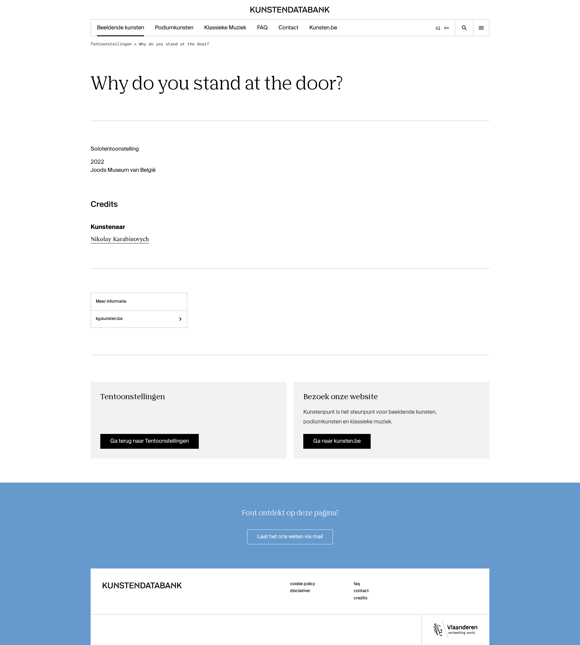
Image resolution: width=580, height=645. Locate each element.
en (446, 27)
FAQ (262, 28)
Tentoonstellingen (111, 44)
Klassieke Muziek (225, 28)
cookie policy (302, 584)
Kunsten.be (323, 28)
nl (438, 27)
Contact (288, 28)
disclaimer (300, 591)
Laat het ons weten (290, 536)
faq (357, 584)
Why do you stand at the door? (174, 44)
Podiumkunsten (174, 28)
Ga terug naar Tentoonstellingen (149, 441)
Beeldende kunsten (120, 28)
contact (361, 591)
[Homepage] (290, 10)
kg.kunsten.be (109, 319)
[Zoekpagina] (464, 28)
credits (360, 598)
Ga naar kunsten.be (337, 441)
